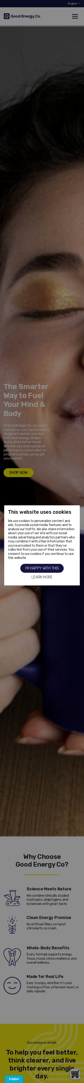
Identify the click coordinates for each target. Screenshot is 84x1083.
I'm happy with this (42, 568)
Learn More (42, 577)
